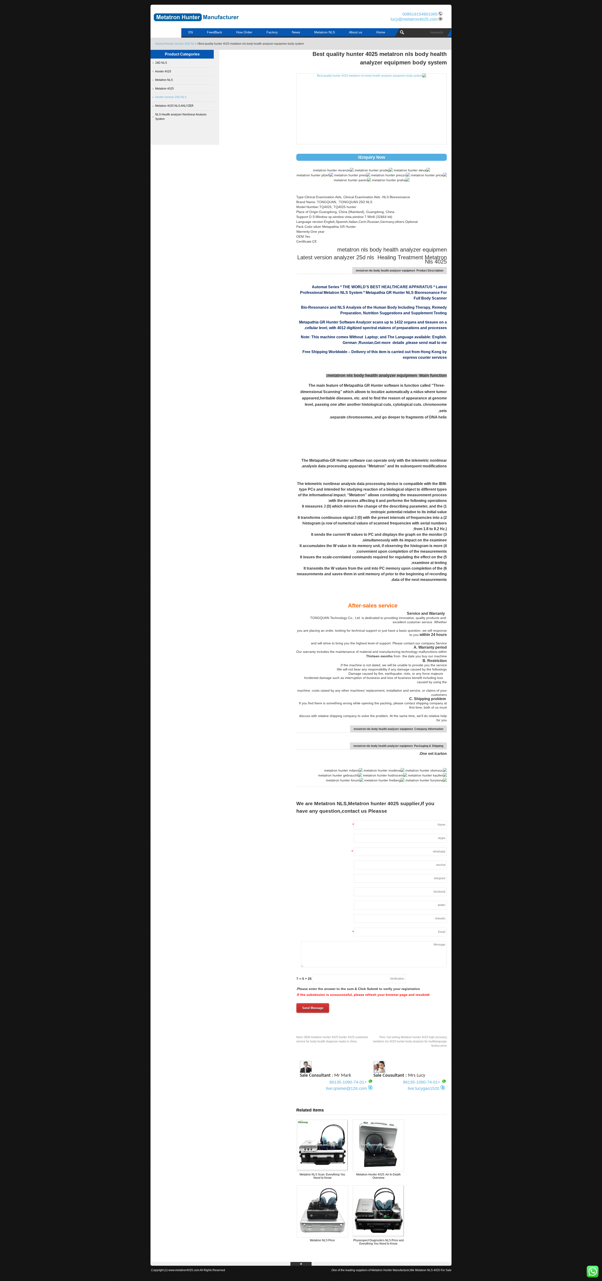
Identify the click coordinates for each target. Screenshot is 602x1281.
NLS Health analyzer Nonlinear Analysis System (180, 117)
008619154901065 (420, 14)
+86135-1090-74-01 (421, 1082)
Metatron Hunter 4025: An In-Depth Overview (378, 1176)
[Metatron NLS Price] (322, 1235)
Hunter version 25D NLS (180, 43)
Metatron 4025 (164, 88)
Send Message (312, 1008)
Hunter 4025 (163, 71)
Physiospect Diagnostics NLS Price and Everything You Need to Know (378, 1242)
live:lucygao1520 (423, 1088)
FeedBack (214, 32)
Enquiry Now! (371, 157)
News (296, 32)
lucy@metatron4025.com (414, 19)
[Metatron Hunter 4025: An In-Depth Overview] (378, 1169)
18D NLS (161, 62)
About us (355, 32)
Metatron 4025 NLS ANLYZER (174, 105)
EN (190, 32)
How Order (244, 32)
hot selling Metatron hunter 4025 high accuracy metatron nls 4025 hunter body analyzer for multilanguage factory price (410, 1041)
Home (380, 32)
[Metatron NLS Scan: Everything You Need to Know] (322, 1169)
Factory (272, 32)
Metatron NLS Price (322, 1240)
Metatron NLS (324, 32)
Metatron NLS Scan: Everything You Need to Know (322, 1176)
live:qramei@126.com (346, 1088)
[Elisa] (379, 1071)
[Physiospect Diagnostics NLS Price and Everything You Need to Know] (378, 1235)
